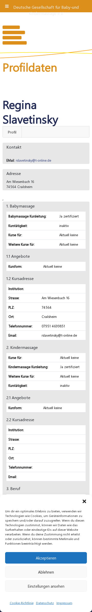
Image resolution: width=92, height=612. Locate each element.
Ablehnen (46, 572)
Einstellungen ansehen (46, 586)
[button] (84, 501)
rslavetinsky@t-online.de (33, 160)
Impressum (64, 603)
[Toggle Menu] (7, 6)
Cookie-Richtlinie (21, 603)
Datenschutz (45, 603)
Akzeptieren (46, 558)
